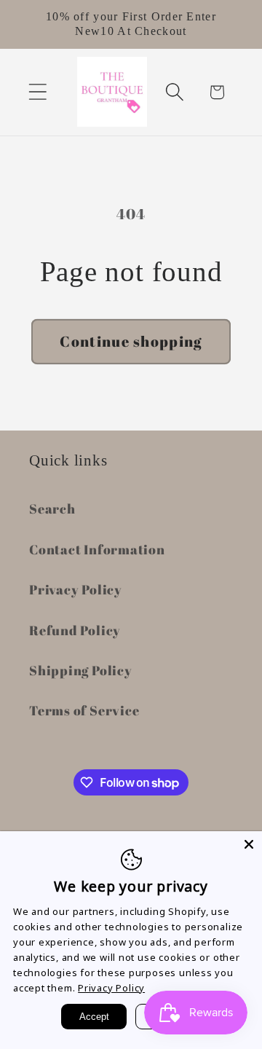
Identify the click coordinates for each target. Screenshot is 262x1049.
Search (52, 508)
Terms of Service (84, 710)
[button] (37, 92)
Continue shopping (131, 341)
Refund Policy (75, 630)
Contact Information (97, 549)
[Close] (249, 844)
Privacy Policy (75, 589)
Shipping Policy (80, 670)
